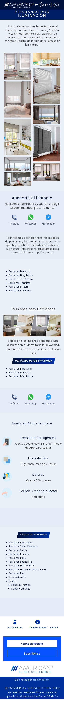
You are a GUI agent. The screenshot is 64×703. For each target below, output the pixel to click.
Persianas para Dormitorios (33, 360)
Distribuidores (14, 627)
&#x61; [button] (44, 4)
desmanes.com (41, 679)
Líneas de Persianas (33, 534)
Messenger (48, 224)
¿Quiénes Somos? (37, 627)
